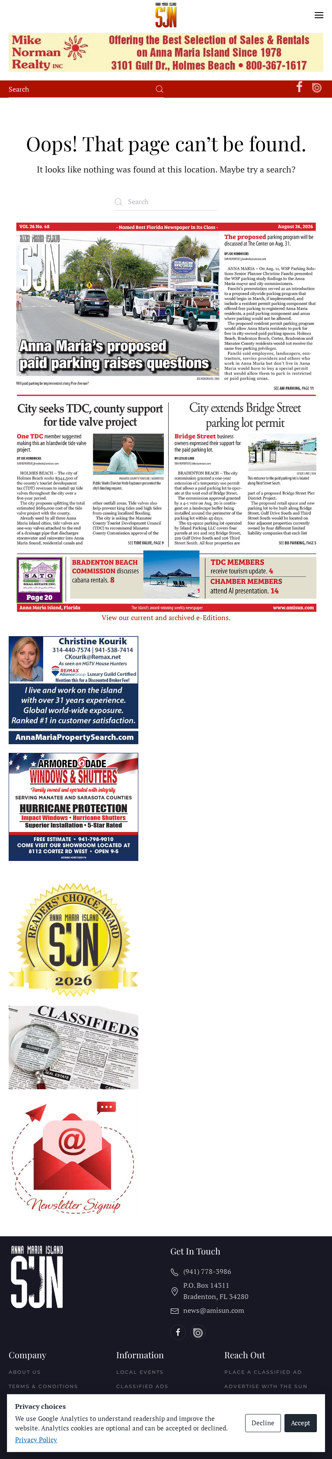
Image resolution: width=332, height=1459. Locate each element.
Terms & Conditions (43, 1386)
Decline (263, 1422)
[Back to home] (166, 15)
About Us (25, 1372)
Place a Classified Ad (263, 1372)
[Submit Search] (159, 89)
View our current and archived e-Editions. (166, 617)
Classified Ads (142, 1386)
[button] (319, 15)
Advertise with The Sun (266, 1386)
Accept (300, 1422)
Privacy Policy (36, 1439)
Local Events (140, 1372)
